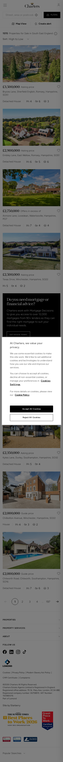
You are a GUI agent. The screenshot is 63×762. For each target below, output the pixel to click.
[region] (31, 381)
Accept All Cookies (31, 409)
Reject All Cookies (31, 417)
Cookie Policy (22, 395)
